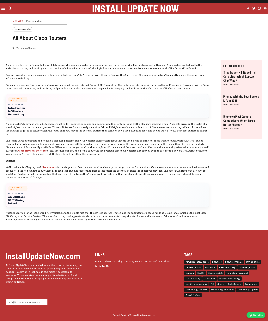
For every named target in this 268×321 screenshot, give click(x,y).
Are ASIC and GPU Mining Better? (16, 200)
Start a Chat (258, 315)
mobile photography (196, 284)
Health (200, 273)
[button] (9, 8)
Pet (212, 284)
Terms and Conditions (157, 261)
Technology (251, 284)
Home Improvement (237, 273)
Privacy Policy (133, 261)
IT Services (209, 278)
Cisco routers (49, 167)
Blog (120, 261)
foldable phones (247, 267)
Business (217, 261)
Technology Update (23, 29)
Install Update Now (135, 8)
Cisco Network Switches (32, 150)
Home (98, 261)
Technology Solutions (222, 289)
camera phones (194, 267)
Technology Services (196, 289)
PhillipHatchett (34, 21)
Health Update (215, 273)
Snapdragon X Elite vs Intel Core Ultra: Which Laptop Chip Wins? (239, 76)
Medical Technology (229, 278)
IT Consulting (193, 278)
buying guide (253, 261)
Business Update (234, 261)
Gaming (190, 273)
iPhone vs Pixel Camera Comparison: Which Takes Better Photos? (239, 120)
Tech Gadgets (234, 284)
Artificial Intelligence (197, 261)
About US (109, 261)
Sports (220, 284)
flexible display (227, 267)
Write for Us (102, 266)
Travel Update (193, 295)
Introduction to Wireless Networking (16, 111)
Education (210, 267)
